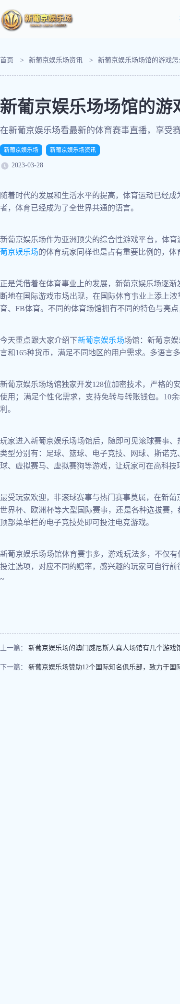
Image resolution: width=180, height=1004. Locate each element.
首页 (6, 60)
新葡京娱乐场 (21, 150)
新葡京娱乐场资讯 (56, 60)
